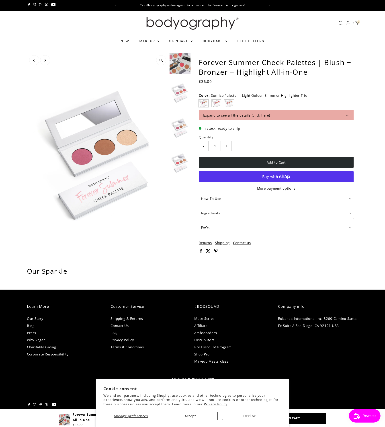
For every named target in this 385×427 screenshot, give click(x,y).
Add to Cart (276, 162)
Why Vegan (36, 340)
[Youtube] (53, 5)
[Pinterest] (40, 5)
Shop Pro (202, 354)
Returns (205, 242)
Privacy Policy (215, 404)
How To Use (211, 198)
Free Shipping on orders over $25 (196, 5)
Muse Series (204, 318)
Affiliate (200, 325)
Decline (249, 416)
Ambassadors (205, 333)
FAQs (205, 227)
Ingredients (210, 213)
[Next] (269, 5)
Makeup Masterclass (211, 361)
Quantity (206, 137)
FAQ (114, 333)
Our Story (35, 318)
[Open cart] (355, 23)
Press (31, 333)
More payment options (276, 188)
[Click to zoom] (161, 60)
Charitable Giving (41, 347)
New (125, 41)
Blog (31, 325)
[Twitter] (46, 5)
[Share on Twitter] (209, 252)
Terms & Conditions (127, 347)
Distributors (204, 340)
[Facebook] (29, 5)
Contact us (242, 242)
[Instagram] (34, 5)
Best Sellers (250, 41)
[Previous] (116, 5)
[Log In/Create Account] (348, 23)
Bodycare (213, 41)
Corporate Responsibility (48, 354)
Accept (190, 416)
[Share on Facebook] (201, 252)
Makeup (147, 41)
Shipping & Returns (127, 318)
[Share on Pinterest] (216, 252)
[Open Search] (341, 23)
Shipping (222, 242)
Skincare (179, 41)
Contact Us (120, 325)
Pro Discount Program (213, 347)
